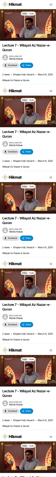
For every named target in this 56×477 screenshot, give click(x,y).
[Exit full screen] (52, 473)
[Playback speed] (38, 473)
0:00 (19, 473)
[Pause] (28, 238)
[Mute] (10, 473)
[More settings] (45, 473)
